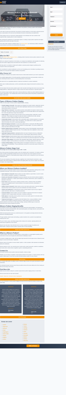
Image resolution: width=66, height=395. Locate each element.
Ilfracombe (26, 340)
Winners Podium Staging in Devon (10, 57)
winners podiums (24, 43)
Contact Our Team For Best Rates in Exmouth (22, 165)
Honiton (4, 339)
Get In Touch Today (22, 48)
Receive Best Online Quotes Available (22, 98)
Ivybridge (25, 327)
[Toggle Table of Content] (11, 52)
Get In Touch (56, 41)
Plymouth (25, 333)
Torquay (4, 335)
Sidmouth (11, 276)
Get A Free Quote (22, 317)
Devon (25, 331)
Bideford (25, 337)
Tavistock (25, 329)
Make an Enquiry (33, 345)
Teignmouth (6, 276)
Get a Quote (22, 18)
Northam (25, 338)
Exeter (14, 276)
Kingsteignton (19, 276)
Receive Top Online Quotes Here (22, 229)
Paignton (4, 337)
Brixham (25, 324)
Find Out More (22, 259)
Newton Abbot (6, 333)
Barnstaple (26, 335)
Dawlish (1, 276)
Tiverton (25, 326)
